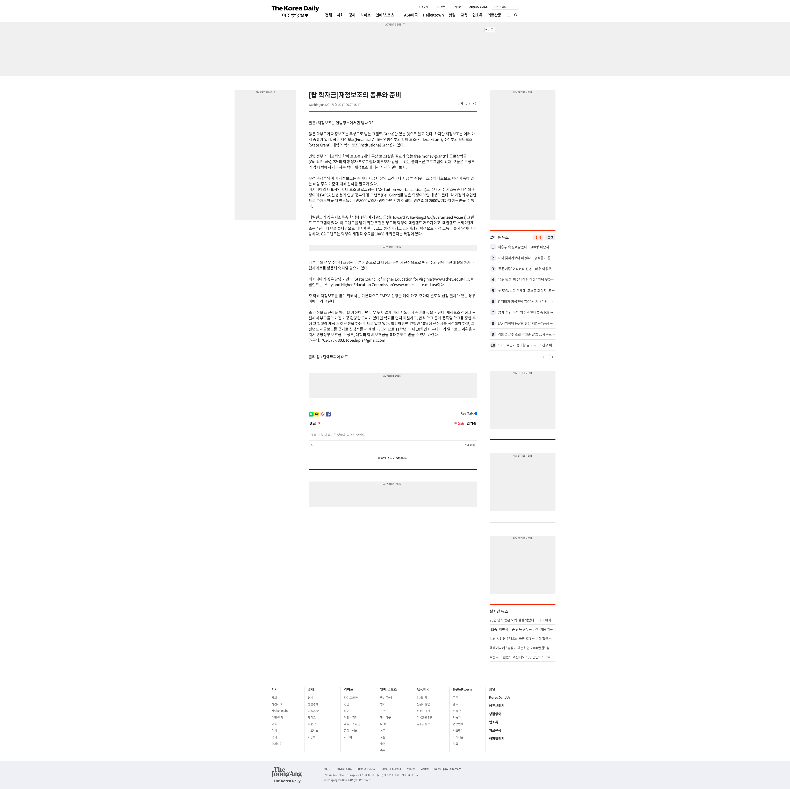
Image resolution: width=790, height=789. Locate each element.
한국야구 (385, 717)
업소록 (477, 15)
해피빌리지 (496, 738)
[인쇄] (467, 103)
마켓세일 (458, 737)
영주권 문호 (424, 724)
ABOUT (328, 769)
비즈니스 (313, 730)
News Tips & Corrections (447, 769)
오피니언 (277, 743)
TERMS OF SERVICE (391, 769)
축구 (383, 750)
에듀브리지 (496, 705)
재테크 (312, 717)
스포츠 (384, 711)
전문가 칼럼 (424, 704)
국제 (274, 737)
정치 (274, 730)
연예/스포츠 (385, 15)
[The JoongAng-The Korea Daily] (287, 775)
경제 (352, 15)
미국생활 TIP (424, 717)
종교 (346, 711)
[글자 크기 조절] (460, 103)
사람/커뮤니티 (280, 711)
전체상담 (422, 697)
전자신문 (440, 7)
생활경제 (313, 704)
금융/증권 (313, 711)
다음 (552, 357)
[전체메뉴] (508, 15)
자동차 (312, 737)
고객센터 (425, 769)
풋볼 (383, 737)
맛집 (455, 743)
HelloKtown (433, 15)
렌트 (455, 704)
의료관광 (494, 15)
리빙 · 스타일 (352, 724)
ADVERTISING (344, 769)
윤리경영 (411, 769)
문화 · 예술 (351, 730)
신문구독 (423, 7)
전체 (328, 15)
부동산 (312, 724)
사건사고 (277, 704)
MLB (383, 724)
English (457, 7)
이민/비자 (277, 717)
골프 (383, 743)
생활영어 (495, 713)
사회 (340, 15)
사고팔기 (458, 730)
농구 (383, 730)
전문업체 (458, 724)
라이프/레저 (351, 697)
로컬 (550, 237)
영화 (383, 704)
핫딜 (452, 15)
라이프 (365, 15)
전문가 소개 (424, 711)
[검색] (516, 15)
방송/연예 (386, 697)
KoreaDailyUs (499, 697)
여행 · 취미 (351, 717)
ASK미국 (411, 15)
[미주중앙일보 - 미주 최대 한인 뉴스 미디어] (295, 11)
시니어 (348, 737)
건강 (346, 704)
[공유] (474, 103)
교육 (464, 15)
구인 (455, 697)
